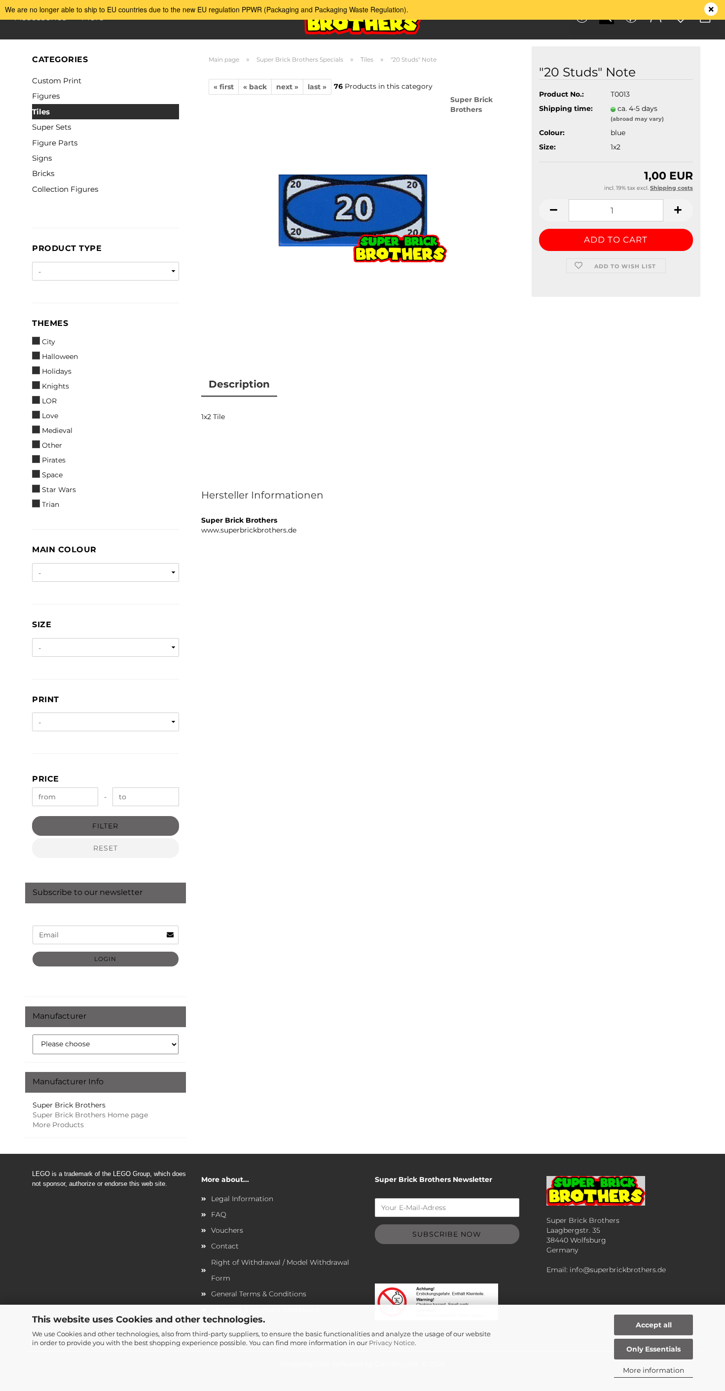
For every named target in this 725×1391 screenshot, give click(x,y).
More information (653, 1370)
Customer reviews (332, 384)
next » (287, 86)
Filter (105, 825)
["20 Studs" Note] (362, 217)
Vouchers (227, 1230)
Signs (42, 158)
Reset (105, 848)
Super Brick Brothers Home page (90, 1114)
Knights (55, 386)
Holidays (57, 371)
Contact (225, 1246)
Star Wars (59, 489)
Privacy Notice (392, 1343)
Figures (46, 96)
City (48, 341)
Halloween (60, 356)
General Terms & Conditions (258, 1293)
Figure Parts (54, 142)
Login (105, 959)
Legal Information (242, 1198)
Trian (50, 504)
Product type (67, 248)
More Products (58, 1124)
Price (45, 779)
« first (224, 86)
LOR (49, 400)
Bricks (43, 173)
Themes (50, 323)
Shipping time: (566, 108)
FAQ (218, 1214)
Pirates (54, 460)
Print (45, 699)
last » (317, 86)
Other (52, 445)
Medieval (57, 430)
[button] (554, 210)
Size (41, 624)
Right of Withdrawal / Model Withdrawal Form (280, 1270)
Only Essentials (653, 1349)
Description (239, 384)
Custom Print (56, 80)
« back (255, 86)
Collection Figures (65, 189)
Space (52, 474)
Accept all (654, 1324)
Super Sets (51, 127)
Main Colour (64, 549)
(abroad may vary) (637, 118)
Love (50, 415)
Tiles (41, 111)
